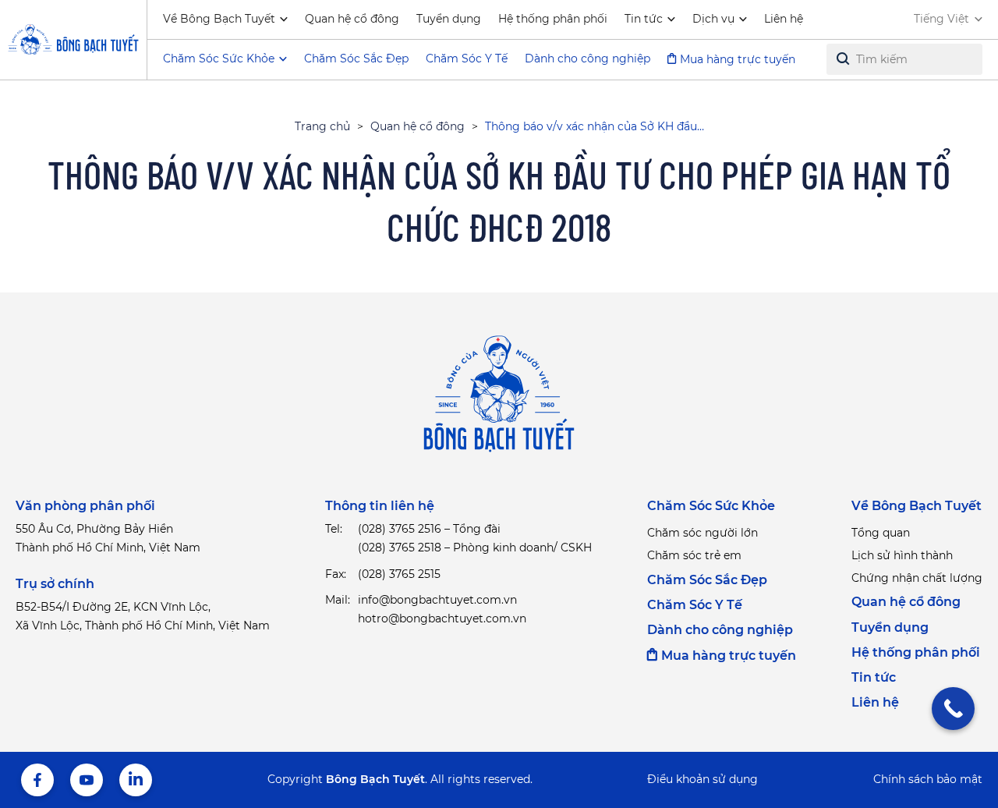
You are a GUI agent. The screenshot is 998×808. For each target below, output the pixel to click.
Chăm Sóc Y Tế (467, 58)
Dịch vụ (713, 19)
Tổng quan (880, 533)
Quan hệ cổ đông (352, 19)
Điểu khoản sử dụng (702, 779)
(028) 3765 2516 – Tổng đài (429, 529)
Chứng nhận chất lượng (916, 578)
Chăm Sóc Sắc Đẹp (356, 58)
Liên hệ (783, 19)
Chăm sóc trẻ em (694, 555)
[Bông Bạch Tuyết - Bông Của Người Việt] (73, 40)
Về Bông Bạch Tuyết (219, 19)
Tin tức (644, 19)
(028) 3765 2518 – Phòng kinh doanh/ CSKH (475, 547)
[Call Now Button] (953, 708)
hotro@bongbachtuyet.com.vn (442, 618)
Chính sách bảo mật (927, 779)
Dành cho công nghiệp (587, 58)
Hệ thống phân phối (552, 19)
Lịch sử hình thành (902, 555)
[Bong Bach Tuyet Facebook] (37, 780)
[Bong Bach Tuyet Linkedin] (135, 780)
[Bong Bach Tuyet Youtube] (86, 780)
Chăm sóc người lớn (702, 533)
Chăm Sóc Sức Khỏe (711, 505)
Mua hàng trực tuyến (737, 59)
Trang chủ (322, 126)
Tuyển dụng (448, 19)
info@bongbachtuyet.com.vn (437, 600)
